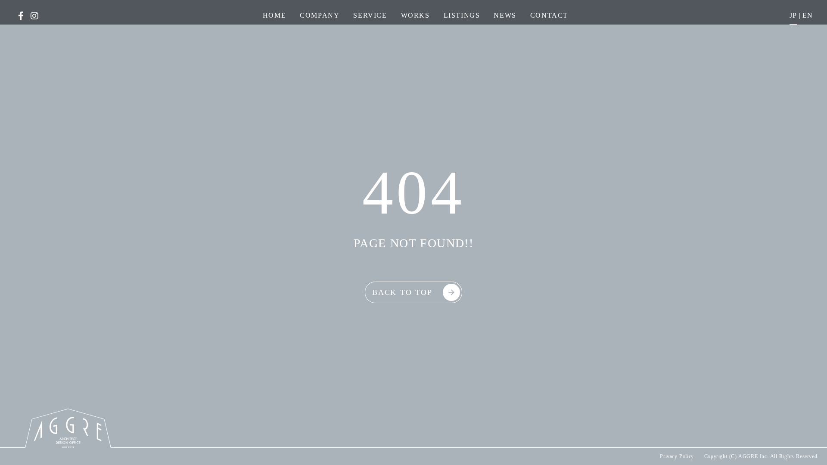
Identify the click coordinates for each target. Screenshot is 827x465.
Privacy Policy (676, 456)
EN (807, 15)
